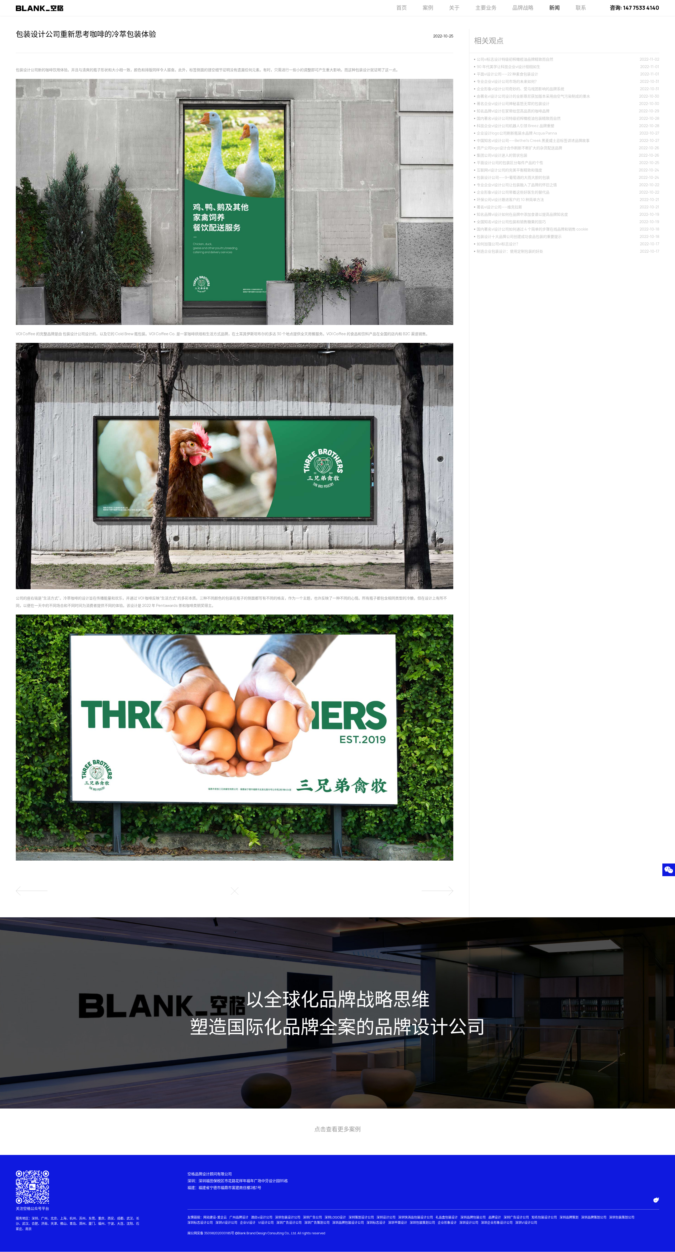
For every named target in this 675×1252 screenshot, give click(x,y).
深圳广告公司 (312, 1217)
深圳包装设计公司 (287, 1217)
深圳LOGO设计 (335, 1217)
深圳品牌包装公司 (473, 1217)
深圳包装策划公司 (621, 1217)
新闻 (554, 7)
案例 (428, 7)
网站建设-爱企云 (215, 1217)
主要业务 (485, 7)
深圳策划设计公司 (361, 1217)
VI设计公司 (266, 1222)
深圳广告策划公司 (317, 1222)
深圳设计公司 (386, 1217)
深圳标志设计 (376, 1222)
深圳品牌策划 (569, 1217)
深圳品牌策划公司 (593, 1217)
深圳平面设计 (397, 1222)
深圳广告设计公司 (516, 1217)
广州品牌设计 (238, 1217)
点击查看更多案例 (337, 1129)
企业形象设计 (447, 1222)
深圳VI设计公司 (226, 1222)
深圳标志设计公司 (200, 1222)
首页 (401, 7)
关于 (454, 7)
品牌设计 (494, 1217)
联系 (581, 7)
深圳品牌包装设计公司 (348, 1222)
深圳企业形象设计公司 (497, 1222)
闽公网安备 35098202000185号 (210, 1233)
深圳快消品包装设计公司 (415, 1217)
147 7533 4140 (641, 7)
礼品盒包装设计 (447, 1217)
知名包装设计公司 (544, 1217)
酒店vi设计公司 (261, 1217)
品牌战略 (522, 7)
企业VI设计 (247, 1222)
